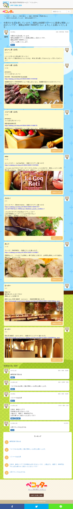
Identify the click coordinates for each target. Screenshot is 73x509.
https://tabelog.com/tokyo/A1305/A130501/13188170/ (21, 125)
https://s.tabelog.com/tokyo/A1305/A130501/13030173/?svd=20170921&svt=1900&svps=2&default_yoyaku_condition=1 (25, 208)
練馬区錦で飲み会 (15, 441)
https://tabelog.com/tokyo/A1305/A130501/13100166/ (21, 79)
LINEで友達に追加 (16, 5)
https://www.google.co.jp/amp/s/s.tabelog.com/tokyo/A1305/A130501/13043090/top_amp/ (32, 338)
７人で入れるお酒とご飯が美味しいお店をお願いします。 (28, 449)
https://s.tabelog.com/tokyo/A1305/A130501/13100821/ (22, 252)
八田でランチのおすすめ (17, 472)
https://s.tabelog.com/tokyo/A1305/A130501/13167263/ (22, 165)
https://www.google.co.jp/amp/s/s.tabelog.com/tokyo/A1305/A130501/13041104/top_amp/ (32, 301)
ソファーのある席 (15, 457)
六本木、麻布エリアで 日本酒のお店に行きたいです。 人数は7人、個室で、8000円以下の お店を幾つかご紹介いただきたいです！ (37, 465)
